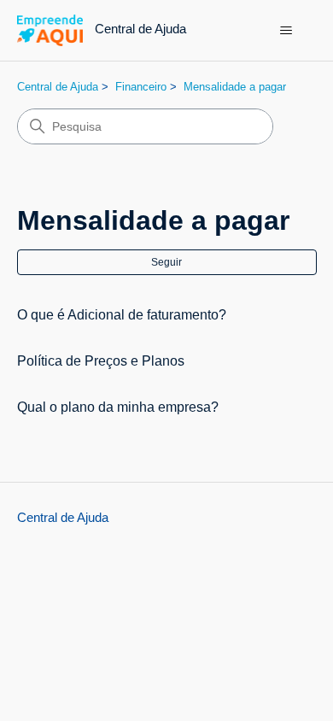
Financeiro (140, 86)
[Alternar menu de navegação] (286, 30)
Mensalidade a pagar (235, 86)
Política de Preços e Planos (100, 361)
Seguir (166, 262)
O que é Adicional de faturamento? (121, 315)
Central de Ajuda (57, 86)
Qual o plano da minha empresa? (118, 407)
